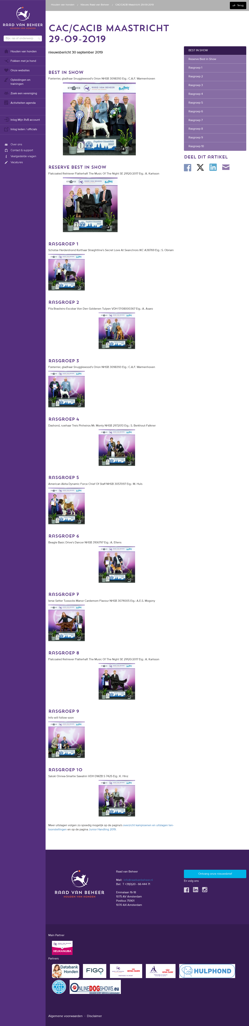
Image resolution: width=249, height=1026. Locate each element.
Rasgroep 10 (196, 146)
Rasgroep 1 (195, 67)
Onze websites (20, 70)
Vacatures (17, 162)
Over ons (16, 144)
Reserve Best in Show (202, 59)
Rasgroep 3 (195, 85)
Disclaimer (94, 1016)
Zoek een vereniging (24, 93)
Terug (240, 5)
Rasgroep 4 (195, 94)
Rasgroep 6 (195, 111)
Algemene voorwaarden (65, 1016)
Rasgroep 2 (195, 76)
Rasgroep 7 (195, 120)
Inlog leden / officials (24, 129)
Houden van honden (24, 51)
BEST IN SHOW (198, 50)
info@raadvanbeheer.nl (138, 880)
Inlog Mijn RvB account (25, 120)
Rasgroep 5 (195, 102)
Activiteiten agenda (23, 103)
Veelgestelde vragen (23, 156)
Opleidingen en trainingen (20, 82)
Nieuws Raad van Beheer (95, 4)
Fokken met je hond (23, 61)
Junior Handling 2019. (102, 829)
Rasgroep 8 (195, 128)
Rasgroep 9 (196, 137)
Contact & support (22, 150)
